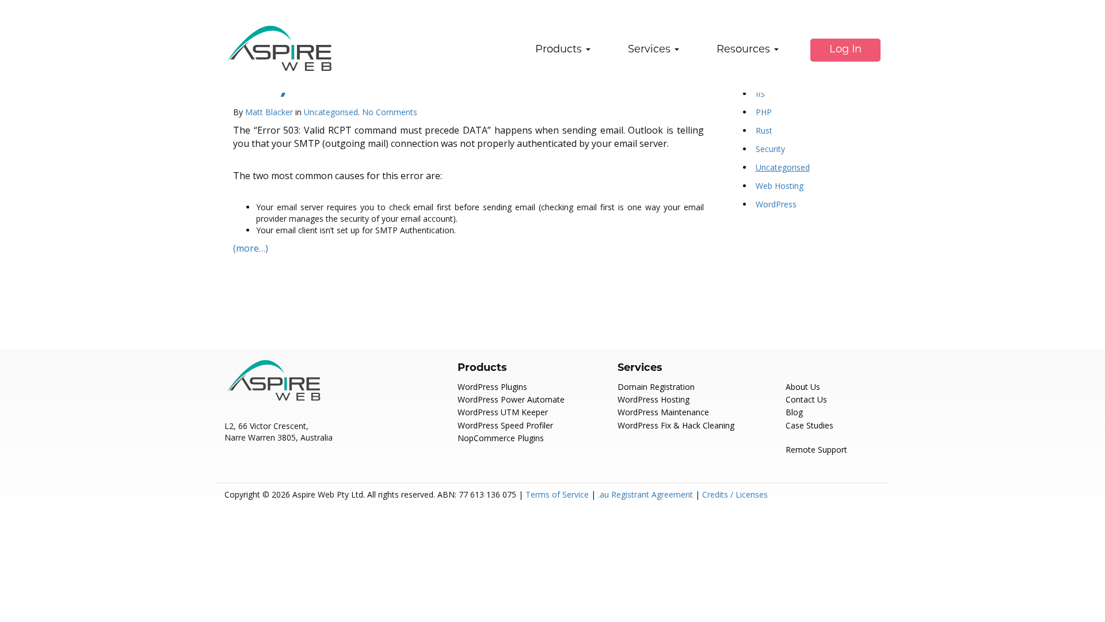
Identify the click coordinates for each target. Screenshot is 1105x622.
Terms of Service (557, 494)
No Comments (389, 112)
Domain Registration (656, 386)
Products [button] (560, 50)
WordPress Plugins (492, 386)
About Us (803, 386)
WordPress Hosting (653, 399)
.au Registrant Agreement (645, 494)
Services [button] (650, 50)
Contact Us (806, 399)
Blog (794, 412)
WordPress (776, 204)
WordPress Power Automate (511, 399)
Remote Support (816, 449)
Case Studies (809, 425)
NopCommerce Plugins (501, 438)
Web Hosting (779, 185)
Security (770, 148)
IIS (760, 93)
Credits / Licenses (735, 494)
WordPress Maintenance (663, 412)
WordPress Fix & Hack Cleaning (676, 425)
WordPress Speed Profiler (505, 425)
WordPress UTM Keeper (503, 412)
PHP (764, 112)
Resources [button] (745, 50)
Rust (764, 130)
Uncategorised (331, 112)
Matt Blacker (269, 112)
